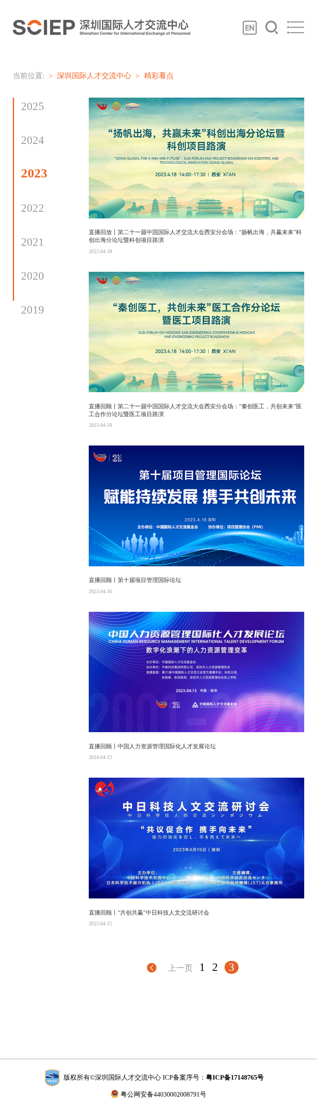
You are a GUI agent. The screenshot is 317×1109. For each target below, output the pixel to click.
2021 (32, 242)
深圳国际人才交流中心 (94, 76)
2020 (32, 276)
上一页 (180, 967)
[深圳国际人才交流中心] (101, 27)
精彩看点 (158, 76)
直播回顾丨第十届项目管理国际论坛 (135, 580)
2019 (32, 310)
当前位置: (29, 76)
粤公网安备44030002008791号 (163, 1094)
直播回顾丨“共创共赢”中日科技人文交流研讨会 (149, 912)
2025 (32, 106)
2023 (34, 173)
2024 (32, 140)
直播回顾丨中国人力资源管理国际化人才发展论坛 (152, 746)
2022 (32, 208)
